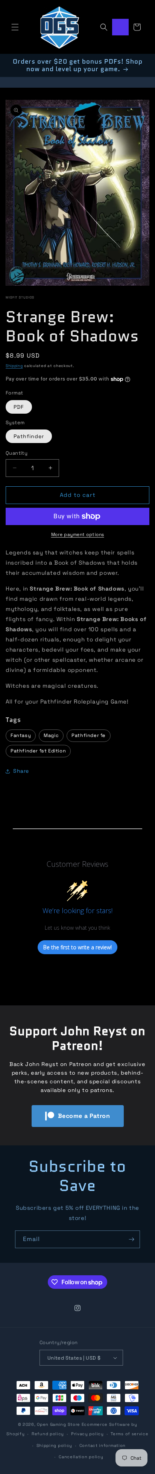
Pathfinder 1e (88, 735)
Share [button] (21, 770)
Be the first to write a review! (77, 947)
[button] (15, 27)
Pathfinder (29, 436)
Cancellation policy (81, 1456)
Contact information (102, 1445)
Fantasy (21, 735)
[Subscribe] (131, 1239)
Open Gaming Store (58, 1424)
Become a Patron (84, 1116)
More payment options (77, 534)
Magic (51, 735)
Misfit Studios (20, 297)
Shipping (14, 365)
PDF (19, 407)
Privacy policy (87, 1433)
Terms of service (129, 1433)
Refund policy (48, 1433)
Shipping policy (54, 1445)
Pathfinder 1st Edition (38, 751)
